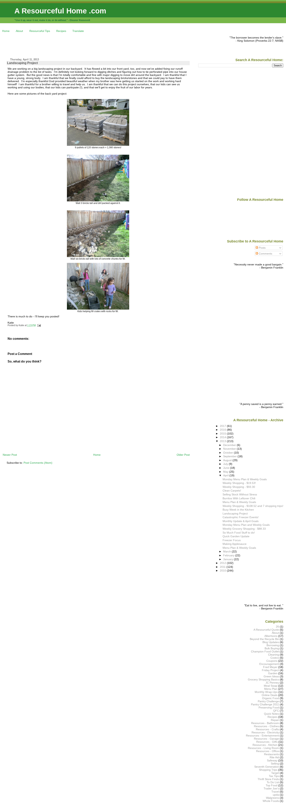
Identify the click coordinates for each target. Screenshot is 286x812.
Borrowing (273, 645)
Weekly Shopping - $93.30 (239, 486)
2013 (223, 441)
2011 (223, 566)
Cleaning (273, 654)
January (228, 559)
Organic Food (270, 698)
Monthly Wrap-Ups (266, 691)
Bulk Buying (272, 648)
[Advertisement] (73, 45)
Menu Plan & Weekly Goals (239, 502)
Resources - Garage (266, 738)
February (229, 555)
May (226, 471)
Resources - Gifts (267, 741)
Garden (272, 673)
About (19, 30)
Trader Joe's (271, 788)
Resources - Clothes (266, 726)
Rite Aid (274, 757)
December (230, 445)
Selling (275, 763)
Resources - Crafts (267, 729)
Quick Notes (271, 713)
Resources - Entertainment (262, 735)
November (230, 448)
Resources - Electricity (265, 732)
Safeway (272, 760)
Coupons (271, 660)
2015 (223, 433)
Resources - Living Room (263, 748)
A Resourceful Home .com (60, 11)
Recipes (61, 30)
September (230, 456)
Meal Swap (270, 685)
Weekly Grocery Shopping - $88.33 (244, 528)
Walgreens (272, 797)
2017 (223, 426)
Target (275, 772)
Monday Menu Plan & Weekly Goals (245, 479)
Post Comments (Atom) (38, 462)
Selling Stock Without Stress (240, 494)
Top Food (271, 785)
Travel (275, 791)
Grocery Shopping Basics (263, 679)
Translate (78, 30)
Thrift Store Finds (268, 779)
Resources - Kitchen (265, 744)
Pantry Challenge (268, 701)
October (228, 452)
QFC (276, 710)
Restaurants (271, 754)
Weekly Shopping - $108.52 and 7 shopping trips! (253, 505)
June (226, 467)
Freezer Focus (232, 540)
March (227, 551)
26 (277, 626)
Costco (274, 657)
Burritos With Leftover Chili (239, 498)
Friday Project (270, 670)
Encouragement (269, 663)
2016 (223, 429)
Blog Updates (270, 642)
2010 (223, 570)
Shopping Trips (268, 769)
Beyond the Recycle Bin (264, 639)
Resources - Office (267, 751)
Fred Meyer (270, 667)
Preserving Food (269, 707)
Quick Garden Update (236, 536)
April (226, 475)
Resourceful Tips (39, 30)
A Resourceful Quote (266, 629)
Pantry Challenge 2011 (265, 704)
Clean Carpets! (232, 490)
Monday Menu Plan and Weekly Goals (246, 524)
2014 (223, 437)
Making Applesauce (235, 543)
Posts (262, 247)
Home (6, 30)
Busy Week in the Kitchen (238, 509)
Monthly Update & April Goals (241, 521)
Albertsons (270, 635)
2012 (223, 562)
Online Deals (269, 695)
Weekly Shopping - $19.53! (239, 483)
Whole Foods (271, 800)
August (227, 460)
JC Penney (272, 682)
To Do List (273, 782)
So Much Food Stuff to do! (239, 532)
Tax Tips (274, 776)
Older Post (183, 454)
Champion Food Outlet (265, 651)
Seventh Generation (266, 766)
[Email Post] (38, 325)
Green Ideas (271, 676)
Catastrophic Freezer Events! (241, 517)
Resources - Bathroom (265, 723)
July (226, 463)
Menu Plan (270, 688)
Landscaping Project (22, 63)
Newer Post (10, 454)
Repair (275, 720)
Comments (265, 253)
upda (276, 794)
